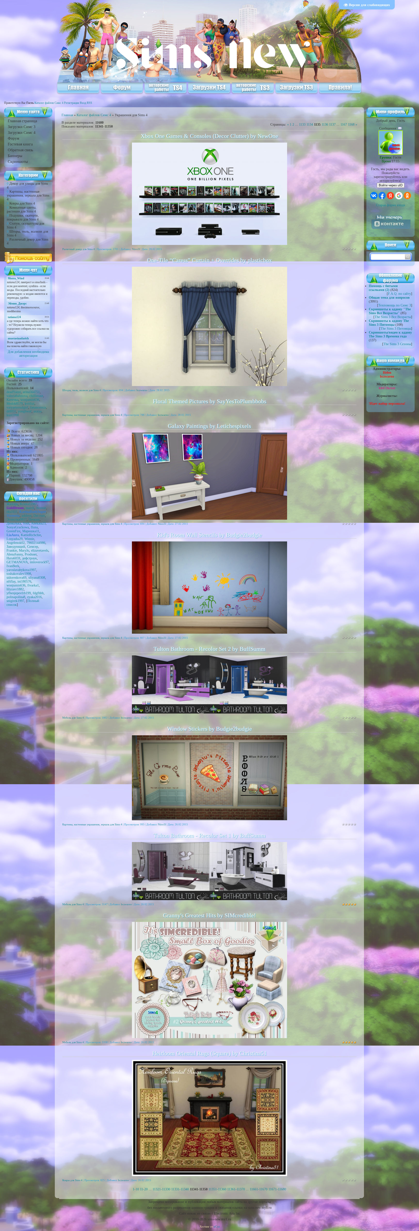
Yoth (26, 523)
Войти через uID (391, 185)
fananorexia (38, 407)
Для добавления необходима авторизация (28, 353)
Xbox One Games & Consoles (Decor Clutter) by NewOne (209, 136)
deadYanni (14, 392)
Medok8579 (15, 403)
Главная (67, 115)
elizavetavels (39, 550)
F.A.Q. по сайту (399, 294)
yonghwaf (25, 411)
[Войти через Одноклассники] (407, 195)
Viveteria (13, 515)
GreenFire (13, 531)
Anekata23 (38, 523)
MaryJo (24, 550)
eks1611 (12, 512)
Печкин (34, 519)
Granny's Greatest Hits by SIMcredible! (209, 915)
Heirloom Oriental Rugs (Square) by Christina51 (209, 1053)
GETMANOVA (17, 562)
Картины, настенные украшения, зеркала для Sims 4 (28, 195)
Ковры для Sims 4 (22, 203)
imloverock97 (39, 562)
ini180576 (24, 581)
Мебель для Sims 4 (73, 717)
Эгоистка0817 (17, 519)
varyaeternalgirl (17, 407)
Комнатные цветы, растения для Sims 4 (21, 209)
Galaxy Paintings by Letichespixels (209, 426)
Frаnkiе (12, 550)
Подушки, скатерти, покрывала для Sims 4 (23, 217)
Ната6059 (13, 558)
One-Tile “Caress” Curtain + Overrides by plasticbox (209, 260)
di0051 (11, 411)
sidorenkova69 (16, 577)
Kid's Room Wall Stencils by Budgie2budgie (209, 535)
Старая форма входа (390, 205)
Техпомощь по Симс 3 (394, 305)
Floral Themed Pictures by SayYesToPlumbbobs (209, 401)
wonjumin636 (29, 400)
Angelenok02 (16, 543)
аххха (37, 411)
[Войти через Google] (399, 195)
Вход (83, 103)
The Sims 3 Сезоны (397, 344)
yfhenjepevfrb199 (19, 593)
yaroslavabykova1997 (21, 570)
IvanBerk (13, 566)
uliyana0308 (36, 577)
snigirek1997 (15, 601)
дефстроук (29, 558)
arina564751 (31, 392)
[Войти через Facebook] (382, 195)
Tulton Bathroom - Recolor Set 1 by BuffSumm (209, 835)
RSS (89, 103)
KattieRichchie (31, 535)
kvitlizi (29, 403)
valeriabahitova (17, 396)
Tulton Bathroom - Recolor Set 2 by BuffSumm (209, 649)
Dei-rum (39, 515)
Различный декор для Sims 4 (78, 249)
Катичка (12, 400)
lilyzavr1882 (15, 589)
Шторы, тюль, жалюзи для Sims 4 (81, 390)
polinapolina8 (16, 597)
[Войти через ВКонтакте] (374, 195)
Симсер (32, 546)
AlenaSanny (15, 554)
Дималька (14, 523)
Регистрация (71, 103)
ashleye (27, 515)
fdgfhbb (38, 593)
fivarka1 (33, 585)
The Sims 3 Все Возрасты (393, 317)
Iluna (34, 527)
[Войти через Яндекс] (390, 195)
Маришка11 (30, 531)
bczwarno (142, 390)
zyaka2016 (34, 597)
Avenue (41, 508)
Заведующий (16, 546)
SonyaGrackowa (18, 527)
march (30, 508)
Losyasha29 (15, 539)
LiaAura (13, 535)
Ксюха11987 (28, 504)
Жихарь (12, 504)
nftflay (11, 581)
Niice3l (136, 249)
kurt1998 (13, 415)
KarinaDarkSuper (32, 512)
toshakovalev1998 (19, 574)
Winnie (29, 539)
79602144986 (36, 543)
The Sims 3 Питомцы (395, 328)
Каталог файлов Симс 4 (48, 103)
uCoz (217, 1226)
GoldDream (15, 508)
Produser (31, 554)
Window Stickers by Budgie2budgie (209, 729)
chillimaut (36, 396)
